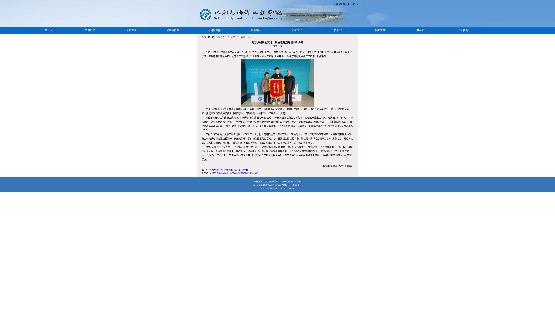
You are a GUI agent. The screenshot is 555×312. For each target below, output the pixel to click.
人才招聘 (463, 30)
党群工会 (131, 30)
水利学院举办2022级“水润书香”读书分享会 (229, 170)
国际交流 (380, 30)
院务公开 (422, 30)
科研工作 (297, 30)
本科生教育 (214, 30)
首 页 (48, 30)
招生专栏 (256, 30)
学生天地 (339, 30)
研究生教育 (173, 30)
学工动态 (241, 37)
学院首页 (220, 37)
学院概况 (90, 30)
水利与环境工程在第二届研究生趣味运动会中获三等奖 (234, 173)
